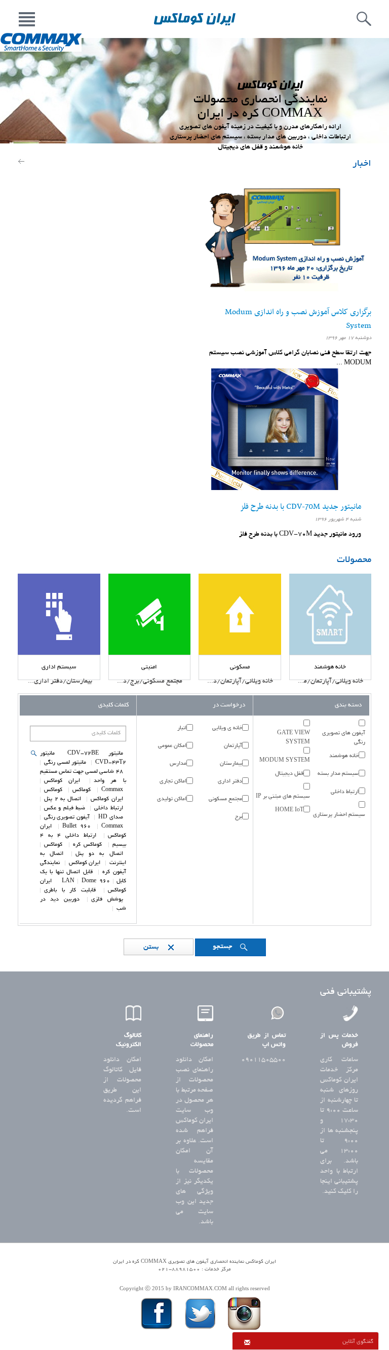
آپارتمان (233, 746)
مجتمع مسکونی (225, 799)
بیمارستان (231, 764)
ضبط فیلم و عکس (64, 808)
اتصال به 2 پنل (62, 799)
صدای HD (110, 817)
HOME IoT (289, 810)
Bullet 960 (76, 826)
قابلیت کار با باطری (70, 890)
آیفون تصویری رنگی (67, 817)
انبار (181, 728)
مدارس (178, 764)
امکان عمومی (172, 746)
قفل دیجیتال (289, 774)
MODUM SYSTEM (284, 761)
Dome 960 (96, 881)
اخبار (362, 164)
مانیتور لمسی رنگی (65, 763)
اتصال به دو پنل (99, 854)
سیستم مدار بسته (338, 774)
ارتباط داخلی (345, 792)
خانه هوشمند (344, 756)
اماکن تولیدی (171, 799)
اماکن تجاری (173, 781)
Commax (112, 790)
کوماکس (81, 790)
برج (238, 817)
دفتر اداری (230, 781)
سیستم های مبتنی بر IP (283, 797)
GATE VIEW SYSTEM (293, 737)
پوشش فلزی (107, 899)
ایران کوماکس (62, 781)
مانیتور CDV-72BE (95, 754)
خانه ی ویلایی (227, 728)
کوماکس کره (87, 845)
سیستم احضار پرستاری (339, 815)
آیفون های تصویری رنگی (343, 737)
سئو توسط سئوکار (194, 1278)
